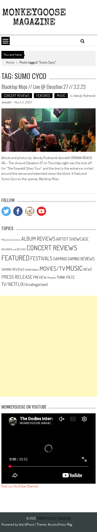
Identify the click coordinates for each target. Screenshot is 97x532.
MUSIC (61, 95)
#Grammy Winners (10, 239)
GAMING (60, 259)
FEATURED (43, 95)
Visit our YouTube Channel (19, 486)
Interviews (32, 269)
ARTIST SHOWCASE (72, 239)
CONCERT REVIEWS (17, 95)
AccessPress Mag (60, 524)
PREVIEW (40, 277)
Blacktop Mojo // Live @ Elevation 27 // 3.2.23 (43, 86)
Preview (51, 277)
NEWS (87, 269)
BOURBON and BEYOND (13, 249)
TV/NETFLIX (12, 284)
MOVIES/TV (52, 268)
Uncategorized (36, 284)
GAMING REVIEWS (81, 258)
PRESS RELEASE (16, 277)
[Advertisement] (48, 346)
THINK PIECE (66, 277)
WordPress (27, 524)
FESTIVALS (41, 258)
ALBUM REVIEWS (38, 238)
